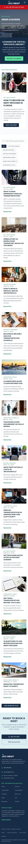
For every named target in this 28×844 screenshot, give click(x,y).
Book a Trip (18, 794)
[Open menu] (24, 2)
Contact (17, 801)
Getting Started (13, 146)
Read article (7, 211)
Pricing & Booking (9, 150)
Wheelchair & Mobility (10, 161)
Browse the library (14, 58)
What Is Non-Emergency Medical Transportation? (13, 194)
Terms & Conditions (12, 832)
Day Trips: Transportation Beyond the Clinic (12, 600)
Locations (4, 794)
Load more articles (11, 706)
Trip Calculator (14, 742)
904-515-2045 (15, 737)
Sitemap (4, 836)
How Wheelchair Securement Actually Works (14, 424)
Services (17, 786)
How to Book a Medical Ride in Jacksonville (11, 291)
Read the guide (11, 125)
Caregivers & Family (9, 157)
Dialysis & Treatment (9, 153)
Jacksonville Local (9, 165)
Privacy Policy (22, 832)
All (4, 146)
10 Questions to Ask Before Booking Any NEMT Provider (13, 643)
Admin (3, 832)
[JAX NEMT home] (14, 2)
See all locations (6, 819)
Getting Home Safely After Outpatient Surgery (13, 557)
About (3, 797)
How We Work (5, 790)
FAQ (16, 797)
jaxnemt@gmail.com (9, 772)
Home (3, 786)
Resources (4, 801)
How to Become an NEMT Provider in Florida (14, 103)
